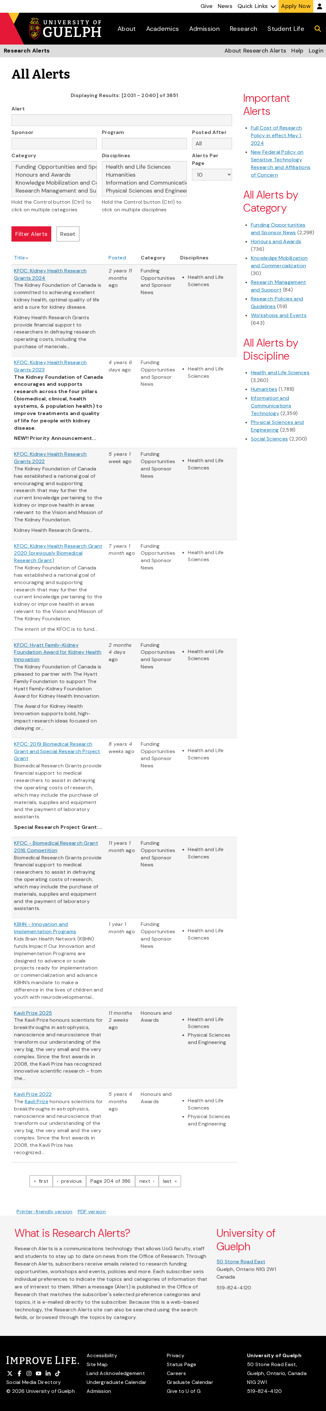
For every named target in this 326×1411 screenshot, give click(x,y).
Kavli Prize (36, 1101)
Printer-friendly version (44, 1211)
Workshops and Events (279, 315)
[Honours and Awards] (54, 175)
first (45, 1180)
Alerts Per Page (205, 159)
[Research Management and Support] (54, 191)
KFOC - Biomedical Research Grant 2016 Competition (56, 847)
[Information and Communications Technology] (144, 183)
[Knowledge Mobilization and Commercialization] (54, 183)
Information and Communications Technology (271, 406)
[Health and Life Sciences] (144, 167)
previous (73, 1180)
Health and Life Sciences (280, 372)
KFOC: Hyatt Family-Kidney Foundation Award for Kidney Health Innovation (57, 652)
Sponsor (22, 132)
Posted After (209, 132)
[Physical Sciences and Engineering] (144, 191)
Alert (18, 108)
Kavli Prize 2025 (33, 1013)
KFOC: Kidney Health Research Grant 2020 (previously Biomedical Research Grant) (58, 553)
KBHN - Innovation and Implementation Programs (45, 928)
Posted (117, 257)
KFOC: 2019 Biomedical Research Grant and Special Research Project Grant (57, 751)
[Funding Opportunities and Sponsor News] (54, 167)
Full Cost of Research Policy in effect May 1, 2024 (276, 135)
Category (23, 155)
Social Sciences (269, 438)
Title (19, 257)
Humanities (264, 389)
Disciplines (116, 155)
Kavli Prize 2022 (33, 1094)
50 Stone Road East (240, 1261)
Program (113, 132)
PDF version (92, 1211)
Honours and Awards (276, 241)
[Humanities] (144, 175)
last (172, 1180)
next (149, 1180)
